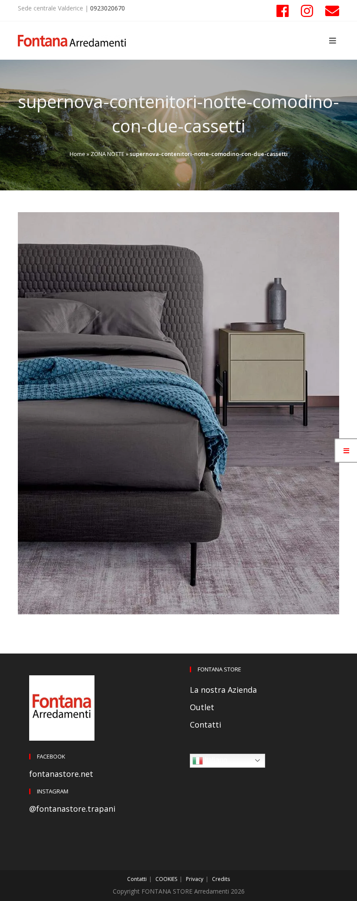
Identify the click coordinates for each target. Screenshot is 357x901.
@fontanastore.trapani (72, 808)
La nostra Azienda (223, 689)
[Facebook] (282, 11)
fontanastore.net (61, 774)
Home (77, 154)
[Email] (329, 11)
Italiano (215, 760)
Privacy (194, 879)
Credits (221, 879)
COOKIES (166, 879)
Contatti (205, 724)
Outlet (202, 707)
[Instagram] (307, 11)
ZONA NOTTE (108, 154)
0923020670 (107, 8)
